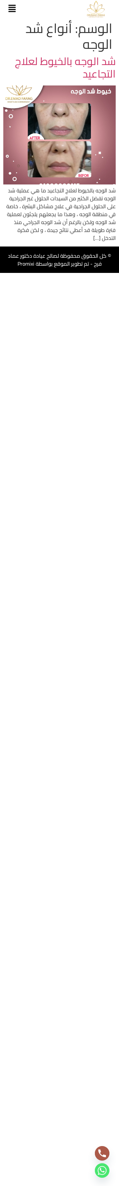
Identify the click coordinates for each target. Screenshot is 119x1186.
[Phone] (102, 1153)
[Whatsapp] (102, 1170)
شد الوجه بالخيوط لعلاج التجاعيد (65, 67)
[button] (12, 9)
